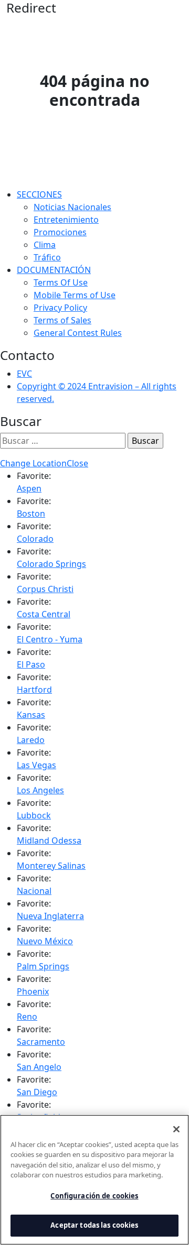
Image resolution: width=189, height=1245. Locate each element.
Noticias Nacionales (72, 207)
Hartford (34, 689)
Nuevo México (45, 941)
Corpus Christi (45, 589)
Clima (45, 244)
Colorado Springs (51, 564)
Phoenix (33, 991)
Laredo (31, 740)
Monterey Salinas (51, 865)
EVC (24, 373)
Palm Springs (43, 966)
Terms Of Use (61, 282)
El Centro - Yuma (49, 639)
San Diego (37, 1092)
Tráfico (47, 257)
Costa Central (43, 614)
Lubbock (34, 815)
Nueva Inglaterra (50, 916)
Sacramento (41, 1041)
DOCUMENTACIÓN (54, 270)
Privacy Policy (60, 307)
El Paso (31, 664)
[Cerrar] (176, 1129)
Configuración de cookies (94, 1195)
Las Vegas (36, 765)
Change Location (33, 463)
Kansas (31, 714)
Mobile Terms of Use (75, 295)
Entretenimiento (66, 219)
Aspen (29, 488)
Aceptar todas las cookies (94, 1225)
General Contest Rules (78, 332)
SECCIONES (39, 194)
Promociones (60, 232)
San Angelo (39, 1067)
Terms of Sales (62, 320)
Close (77, 463)
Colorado (35, 538)
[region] (94, 1180)
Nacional (34, 891)
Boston (31, 513)
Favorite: (34, 476)
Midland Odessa (49, 840)
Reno (27, 1016)
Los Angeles (40, 790)
